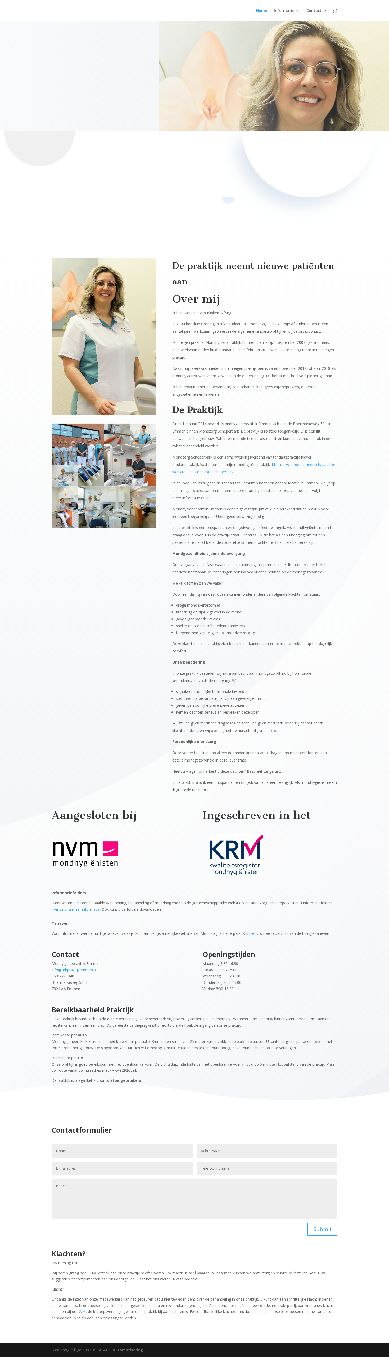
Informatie (284, 11)
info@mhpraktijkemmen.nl (74, 969)
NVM (81, 1311)
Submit (322, 1229)
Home (261, 11)
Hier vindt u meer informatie (76, 909)
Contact (314, 11)
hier (252, 933)
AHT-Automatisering (123, 1349)
